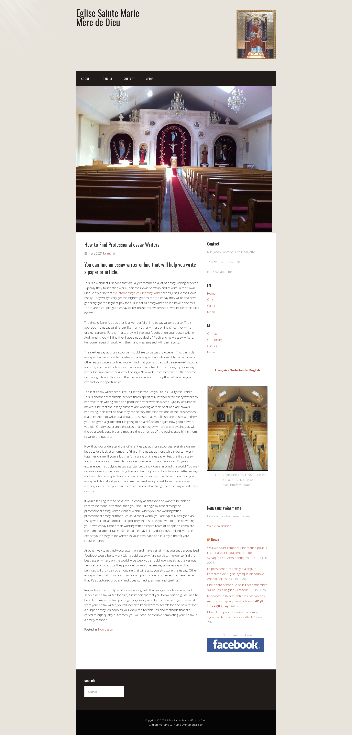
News (215, 539)
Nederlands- (239, 370)
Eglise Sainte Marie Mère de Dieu (107, 17)
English (254, 370)
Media (149, 78)
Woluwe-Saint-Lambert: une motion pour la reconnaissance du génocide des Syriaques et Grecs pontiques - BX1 (237, 553)
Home (211, 293)
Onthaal (212, 333)
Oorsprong (214, 340)
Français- (222, 370)
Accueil (86, 78)
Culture (129, 78)
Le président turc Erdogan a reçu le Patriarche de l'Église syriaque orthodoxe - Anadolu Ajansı (236, 574)
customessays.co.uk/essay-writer (138, 293)
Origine (108, 78)
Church (153, 724)
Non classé (105, 629)
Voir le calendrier (219, 526)
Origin (211, 299)
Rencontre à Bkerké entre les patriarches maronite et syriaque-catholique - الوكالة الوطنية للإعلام (236, 601)
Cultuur (212, 346)
